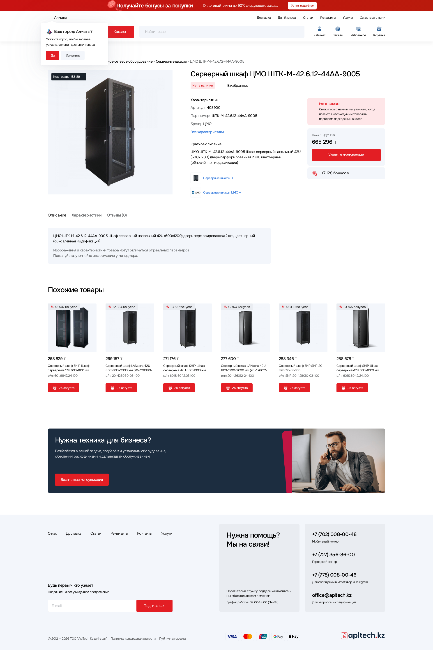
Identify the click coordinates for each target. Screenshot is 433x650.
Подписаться (154, 605)
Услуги (347, 18)
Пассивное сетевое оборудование (123, 61)
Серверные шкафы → (218, 178)
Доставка (264, 18)
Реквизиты (328, 18)
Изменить (73, 55)
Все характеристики (207, 132)
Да (53, 55)
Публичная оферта (172, 638)
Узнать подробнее (302, 5)
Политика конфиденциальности (133, 638)
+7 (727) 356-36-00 (333, 555)
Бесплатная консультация (82, 479)
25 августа (67, 388)
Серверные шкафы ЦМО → (222, 192)
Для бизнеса (287, 18)
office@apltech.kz (332, 595)
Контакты (144, 533)
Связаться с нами (372, 18)
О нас (52, 533)
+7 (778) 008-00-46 (334, 575)
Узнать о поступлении (346, 155)
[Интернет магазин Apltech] (362, 635)
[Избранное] (91, 309)
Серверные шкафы (171, 61)
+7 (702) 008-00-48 (334, 534)
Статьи (308, 18)
